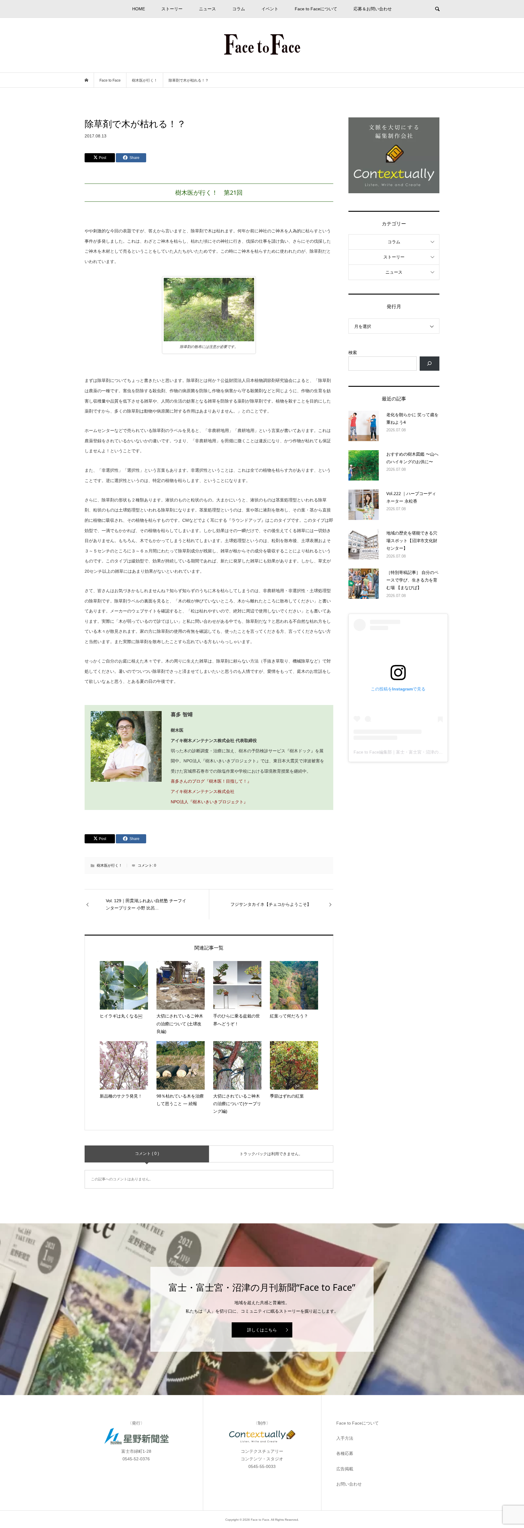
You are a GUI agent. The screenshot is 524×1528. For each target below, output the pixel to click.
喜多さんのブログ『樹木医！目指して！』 (211, 781)
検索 (352, 352)
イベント (269, 8)
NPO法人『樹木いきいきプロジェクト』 (210, 801)
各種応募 (344, 1453)
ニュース (207, 8)
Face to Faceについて (316, 8)
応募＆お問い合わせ (373, 8)
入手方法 (344, 1438)
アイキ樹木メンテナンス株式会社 (202, 791)
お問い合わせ (349, 1484)
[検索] (429, 363)
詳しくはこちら (262, 1329)
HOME (138, 8)
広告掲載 (344, 1468)
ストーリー (172, 8)
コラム (238, 8)
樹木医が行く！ (109, 865)
